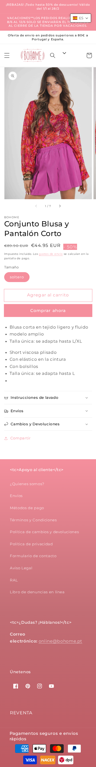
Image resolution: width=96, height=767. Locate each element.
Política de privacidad (31, 544)
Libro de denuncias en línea (37, 592)
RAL (14, 580)
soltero (17, 277)
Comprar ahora (48, 310)
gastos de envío (51, 254)
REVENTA (21, 713)
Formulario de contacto (33, 555)
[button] (7, 55)
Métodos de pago (27, 507)
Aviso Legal (21, 568)
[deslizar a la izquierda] (36, 206)
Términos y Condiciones (33, 520)
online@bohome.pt (60, 641)
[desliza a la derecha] (59, 206)
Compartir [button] (20, 438)
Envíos (16, 495)
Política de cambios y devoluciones (44, 531)
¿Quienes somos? (27, 483)
